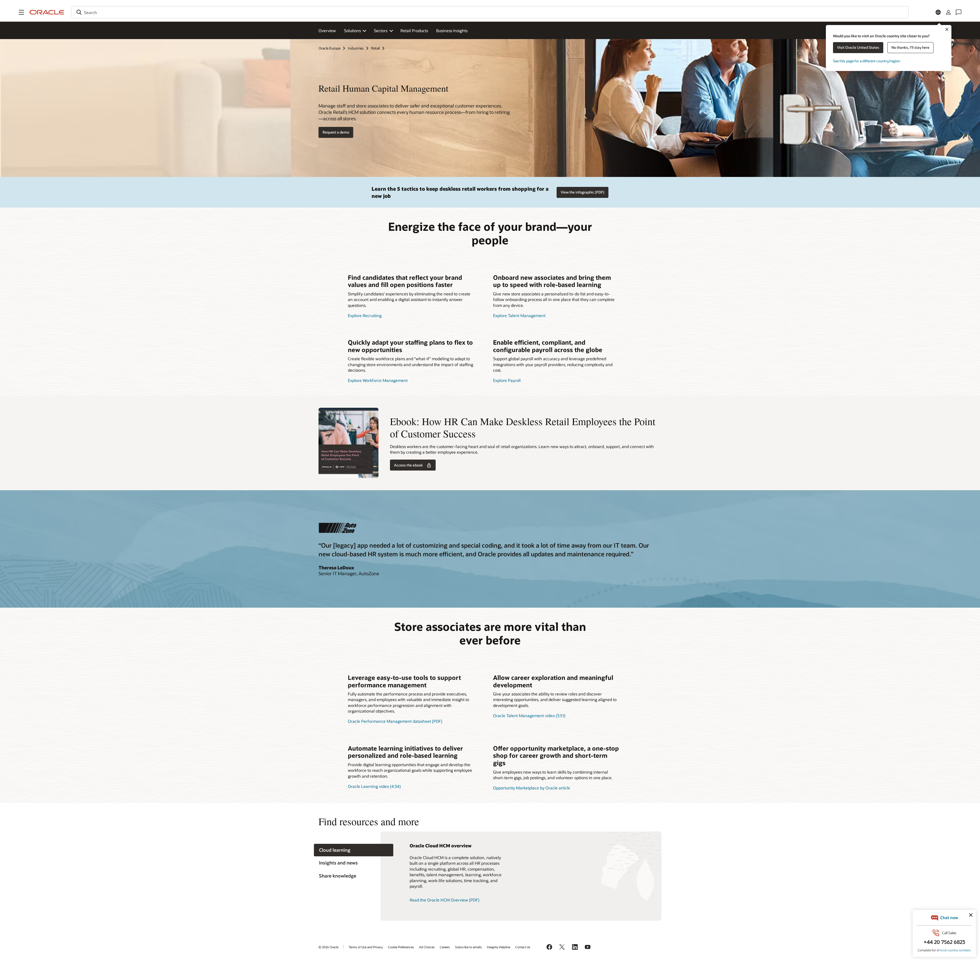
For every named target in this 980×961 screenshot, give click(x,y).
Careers (445, 947)
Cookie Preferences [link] (401, 947)
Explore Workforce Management (378, 380)
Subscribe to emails (468, 947)
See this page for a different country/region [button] (866, 60)
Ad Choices (427, 947)
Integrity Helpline (498, 947)
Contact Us (522, 947)
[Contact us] (958, 12)
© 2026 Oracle (328, 947)
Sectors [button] (380, 30)
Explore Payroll (507, 380)
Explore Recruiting (365, 315)
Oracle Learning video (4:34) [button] (374, 786)
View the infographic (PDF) (582, 192)
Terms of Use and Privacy (366, 947)
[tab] (353, 850)
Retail (375, 48)
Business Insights (452, 30)
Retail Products (414, 30)
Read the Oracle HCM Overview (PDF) (444, 900)
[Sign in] (948, 12)
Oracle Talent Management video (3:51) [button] (529, 715)
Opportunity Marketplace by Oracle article (531, 787)
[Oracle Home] (47, 12)
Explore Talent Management (519, 315)
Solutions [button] (352, 30)
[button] (21, 12)
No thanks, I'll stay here (910, 47)
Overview (327, 30)
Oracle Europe (329, 48)
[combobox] (490, 12)
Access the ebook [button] (408, 465)
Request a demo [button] (336, 132)
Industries (356, 48)
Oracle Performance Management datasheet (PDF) (395, 721)
